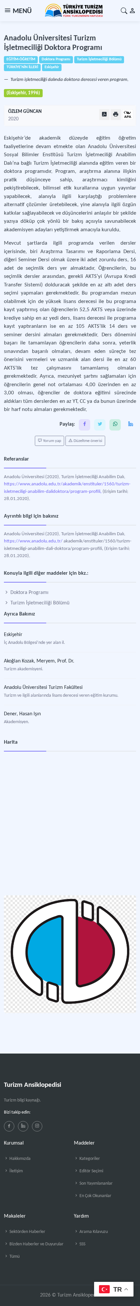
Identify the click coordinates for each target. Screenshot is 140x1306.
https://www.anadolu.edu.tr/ (33, 541)
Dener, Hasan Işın (22, 714)
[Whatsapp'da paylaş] (115, 425)
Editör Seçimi (90, 1171)
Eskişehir (13, 634)
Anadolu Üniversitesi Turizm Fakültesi (43, 687)
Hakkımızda (19, 1158)
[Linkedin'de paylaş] (130, 425)
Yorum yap (51, 441)
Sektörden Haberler (26, 1231)
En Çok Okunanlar (94, 1195)
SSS (81, 1244)
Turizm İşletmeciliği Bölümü (39, 603)
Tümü (14, 1256)
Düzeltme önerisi (87, 441)
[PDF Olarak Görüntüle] (104, 114)
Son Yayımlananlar (95, 1183)
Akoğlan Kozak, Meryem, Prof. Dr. (39, 661)
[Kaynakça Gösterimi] (127, 115)
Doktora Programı (29, 592)
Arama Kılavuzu (93, 1231)
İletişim (15, 1171)
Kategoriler (89, 1158)
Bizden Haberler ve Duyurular (35, 1244)
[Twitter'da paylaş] (99, 425)
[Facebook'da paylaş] (84, 425)
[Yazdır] (116, 114)
